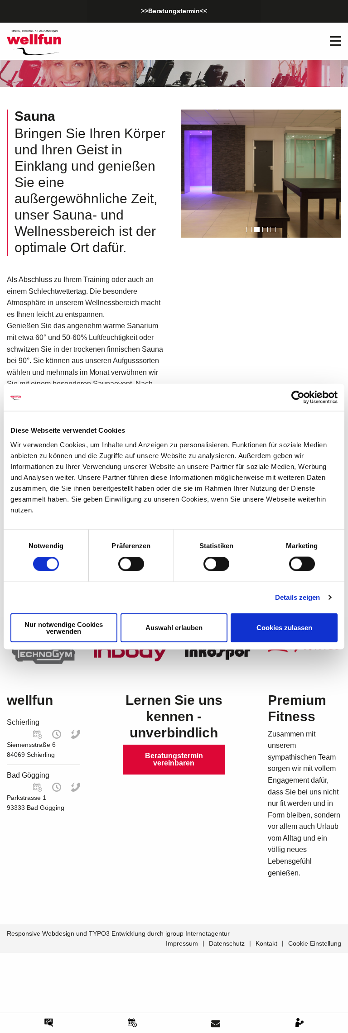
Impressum (182, 943)
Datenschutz (227, 943)
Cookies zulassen (284, 627)
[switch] (131, 564)
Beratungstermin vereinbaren (174, 759)
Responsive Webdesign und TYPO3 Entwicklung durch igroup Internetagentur (118, 933)
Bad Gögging (28, 775)
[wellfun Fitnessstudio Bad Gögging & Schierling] (34, 42)
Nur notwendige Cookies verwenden (63, 627)
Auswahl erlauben (174, 627)
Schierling (23, 722)
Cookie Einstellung (314, 943)
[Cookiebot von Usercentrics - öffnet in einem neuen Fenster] (298, 397)
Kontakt (266, 943)
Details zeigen (297, 597)
